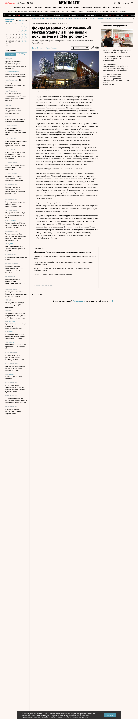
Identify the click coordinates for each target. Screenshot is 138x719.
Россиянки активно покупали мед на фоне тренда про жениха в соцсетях (14, 269)
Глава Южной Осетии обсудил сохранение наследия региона (13, 111)
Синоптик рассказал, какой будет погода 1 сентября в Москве (15, 347)
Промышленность (91, 11)
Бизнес (29, 7)
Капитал (73, 11)
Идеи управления (35, 11)
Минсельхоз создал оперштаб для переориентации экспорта (15, 281)
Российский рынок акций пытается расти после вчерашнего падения (15, 368)
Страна (80, 11)
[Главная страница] (69, 3)
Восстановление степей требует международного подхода (15, 248)
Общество (106, 7)
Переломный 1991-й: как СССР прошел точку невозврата (65, 19)
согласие (54, 715)
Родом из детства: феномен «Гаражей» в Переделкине (16, 75)
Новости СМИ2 (37, 295)
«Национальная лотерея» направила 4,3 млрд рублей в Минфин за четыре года (15, 316)
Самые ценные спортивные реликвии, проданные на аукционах (15, 85)
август (21, 20)
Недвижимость (86, 7)
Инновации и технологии (109, 11)
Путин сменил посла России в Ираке (16, 258)
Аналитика (64, 11)
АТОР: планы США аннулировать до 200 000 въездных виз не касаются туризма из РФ (15, 388)
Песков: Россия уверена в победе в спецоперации (15, 121)
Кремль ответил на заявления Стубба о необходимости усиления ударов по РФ (15, 190)
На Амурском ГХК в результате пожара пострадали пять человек (15, 357)
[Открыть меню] (132, 3)
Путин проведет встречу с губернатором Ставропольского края (15, 204)
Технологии (68, 7)
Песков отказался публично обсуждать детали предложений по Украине (16, 143)
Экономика (38, 7)
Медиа (76, 7)
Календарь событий (9, 20)
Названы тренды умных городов (14, 378)
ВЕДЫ (10, 11)
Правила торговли (20, 11)
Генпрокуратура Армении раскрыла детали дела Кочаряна (15, 167)
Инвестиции (57, 7)
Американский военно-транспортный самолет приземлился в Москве (14, 178)
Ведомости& (54, 11)
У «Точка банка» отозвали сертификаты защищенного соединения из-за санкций (16, 400)
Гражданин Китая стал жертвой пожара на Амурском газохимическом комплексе (15, 65)
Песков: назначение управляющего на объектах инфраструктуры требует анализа (15, 97)
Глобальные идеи (19, 7)
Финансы (48, 7)
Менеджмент (116, 7)
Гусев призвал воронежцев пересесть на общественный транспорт (15, 326)
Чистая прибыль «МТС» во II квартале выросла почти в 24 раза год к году (16, 225)
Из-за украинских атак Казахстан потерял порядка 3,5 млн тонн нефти (16, 294)
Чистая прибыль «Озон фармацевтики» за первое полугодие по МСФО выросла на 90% (15, 237)
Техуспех (123, 11)
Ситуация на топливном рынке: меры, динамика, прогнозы (108, 19)
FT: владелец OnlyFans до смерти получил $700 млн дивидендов (15, 305)
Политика (97, 7)
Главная (35, 24)
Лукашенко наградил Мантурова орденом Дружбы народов (13, 411)
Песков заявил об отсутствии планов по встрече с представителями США (15, 131)
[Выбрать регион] (115, 3)
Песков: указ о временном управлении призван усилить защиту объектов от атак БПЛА (15, 155)
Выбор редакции (38, 19)
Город (46, 11)
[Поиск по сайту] (119, 3)
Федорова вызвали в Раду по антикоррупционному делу (15, 215)
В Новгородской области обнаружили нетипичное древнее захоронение (15, 336)
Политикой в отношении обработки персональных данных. (67, 717)
